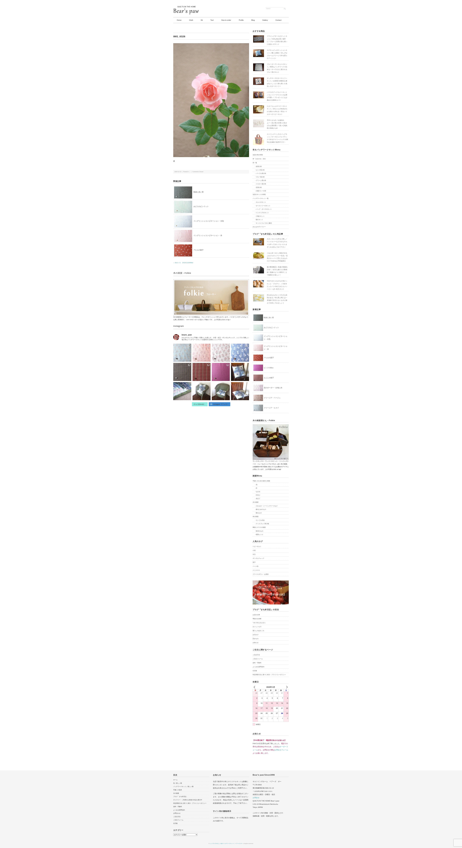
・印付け (257, 495)
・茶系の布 (258, 187)
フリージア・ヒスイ (271, 408)
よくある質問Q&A (258, 667)
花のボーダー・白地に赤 (273, 388)
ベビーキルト (257, 546)
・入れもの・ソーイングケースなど (266, 506)
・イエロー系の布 (260, 184)
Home (179, 20)
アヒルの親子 (198, 250)
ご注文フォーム (258, 659)
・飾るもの (258, 513)
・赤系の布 (258, 166)
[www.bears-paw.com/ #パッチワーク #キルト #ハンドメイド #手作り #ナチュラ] (182, 353)
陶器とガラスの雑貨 (259, 527)
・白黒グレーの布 (260, 191)
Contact (278, 20)
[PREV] (255, 687)
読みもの (255, 638)
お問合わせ (176, 813)
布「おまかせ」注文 (259, 159)
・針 (255, 488)
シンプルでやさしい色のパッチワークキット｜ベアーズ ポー (226, 843)
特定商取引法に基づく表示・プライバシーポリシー (269, 675)
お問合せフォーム (281, 750)
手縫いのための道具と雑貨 (261, 481)
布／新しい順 (177, 783)
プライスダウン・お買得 (261, 574)
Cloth (191, 20)
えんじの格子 (269, 378)
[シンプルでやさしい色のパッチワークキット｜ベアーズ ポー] (186, 7)
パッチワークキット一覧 (261, 198)
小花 (254, 550)
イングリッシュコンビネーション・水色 (208, 221)
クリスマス (256, 570)
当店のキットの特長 (259, 194)
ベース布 (255, 566)
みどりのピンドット (201, 206)
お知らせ (255, 642)
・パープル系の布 (260, 173)
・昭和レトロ (258, 534)
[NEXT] (286, 687)
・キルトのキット (260, 202)
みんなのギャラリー (259, 227)
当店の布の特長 (258, 155)
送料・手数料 (257, 663)
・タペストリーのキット (262, 206)
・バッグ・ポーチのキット (263, 209)
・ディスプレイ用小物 (261, 524)
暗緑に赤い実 (198, 192)
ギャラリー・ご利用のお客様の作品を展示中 (187, 800)
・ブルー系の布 (259, 177)
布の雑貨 (255, 516)
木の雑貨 (255, 502)
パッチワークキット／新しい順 (183, 786)
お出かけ (255, 634)
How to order (226, 20)
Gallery (265, 20)
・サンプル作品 (259, 520)
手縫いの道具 (177, 790)
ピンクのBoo (268, 368)
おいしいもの (257, 627)
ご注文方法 (256, 655)
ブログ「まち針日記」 (180, 796)
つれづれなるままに (259, 623)
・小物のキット (259, 216)
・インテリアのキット (261, 213)
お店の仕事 (256, 615)
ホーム (175, 780)
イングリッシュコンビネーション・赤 (207, 235)
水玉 (254, 554)
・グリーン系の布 (260, 180)
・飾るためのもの (260, 509)
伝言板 (255, 671)
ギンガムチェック (258, 558)
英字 (254, 562)
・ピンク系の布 (259, 170)
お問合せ (256, 798)
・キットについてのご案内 (263, 223)
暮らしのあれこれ (258, 630)
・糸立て (257, 498)
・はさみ (257, 491)
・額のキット (258, 219)
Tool (212, 20)
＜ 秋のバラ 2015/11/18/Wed (183, 263)
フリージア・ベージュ (272, 398)
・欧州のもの (258, 531)
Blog (253, 20)
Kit (202, 20)
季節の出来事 (257, 619)
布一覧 (255, 163)
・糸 (255, 484)
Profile (241, 20)
